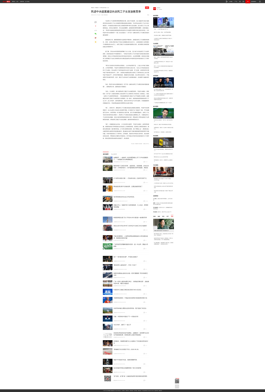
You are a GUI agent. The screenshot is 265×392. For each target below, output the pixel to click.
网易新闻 (158, 7)
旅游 (159, 216)
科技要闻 (155, 135)
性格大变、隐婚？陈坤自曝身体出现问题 (162, 124)
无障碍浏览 (22, 1)
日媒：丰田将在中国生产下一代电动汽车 (126, 316)
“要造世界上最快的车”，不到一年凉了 (125, 265)
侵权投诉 (160, 390)
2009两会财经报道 (103, 7)
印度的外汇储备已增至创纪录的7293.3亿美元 (127, 289)
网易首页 (13, 1)
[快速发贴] (95, 22)
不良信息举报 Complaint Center (148, 390)
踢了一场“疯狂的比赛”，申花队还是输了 (126, 257)
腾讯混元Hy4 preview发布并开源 (161, 156)
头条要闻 (155, 43)
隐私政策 (139, 390)
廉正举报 (156, 390)
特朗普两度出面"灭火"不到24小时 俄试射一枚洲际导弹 (130, 217)
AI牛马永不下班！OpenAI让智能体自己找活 (163, 153)
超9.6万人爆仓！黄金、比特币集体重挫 (162, 32)
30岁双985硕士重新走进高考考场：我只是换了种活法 (130, 308)
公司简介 (123, 390)
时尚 (163, 216)
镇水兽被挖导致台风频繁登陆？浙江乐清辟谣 (127, 368)
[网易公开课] (231, 1)
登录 (248, 1)
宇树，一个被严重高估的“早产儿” (161, 29)
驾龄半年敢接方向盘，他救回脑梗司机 (125, 360)
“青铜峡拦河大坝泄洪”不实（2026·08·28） (126, 349)
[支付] (240, 1)
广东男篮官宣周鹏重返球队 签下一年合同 (163, 102)
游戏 (154, 216)
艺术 (172, 216)
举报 (148, 14)
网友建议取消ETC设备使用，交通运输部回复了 (128, 186)
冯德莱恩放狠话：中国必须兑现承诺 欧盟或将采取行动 (130, 298)
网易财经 (97, 7)
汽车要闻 (155, 165)
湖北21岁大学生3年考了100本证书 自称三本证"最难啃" (130, 226)
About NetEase (118, 390)
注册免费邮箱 (253, 1)
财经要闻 (155, 15)
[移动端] (227, 1)
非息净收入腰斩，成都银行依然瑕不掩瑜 (162, 35)
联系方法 (127, 390)
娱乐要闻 (155, 106)
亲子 (168, 216)
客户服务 (135, 390)
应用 (17, 1)
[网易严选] (236, 1)
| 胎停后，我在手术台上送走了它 (162, 211)
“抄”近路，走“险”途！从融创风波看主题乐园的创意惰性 (130, 376)
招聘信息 (131, 390)
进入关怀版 (27, 1)
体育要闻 (155, 75)
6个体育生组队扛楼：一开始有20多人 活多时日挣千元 (130, 178)
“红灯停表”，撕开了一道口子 (122, 324)
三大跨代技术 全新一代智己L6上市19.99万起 (163, 183)
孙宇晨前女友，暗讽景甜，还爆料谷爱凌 (162, 132)
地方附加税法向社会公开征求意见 (124, 197)
